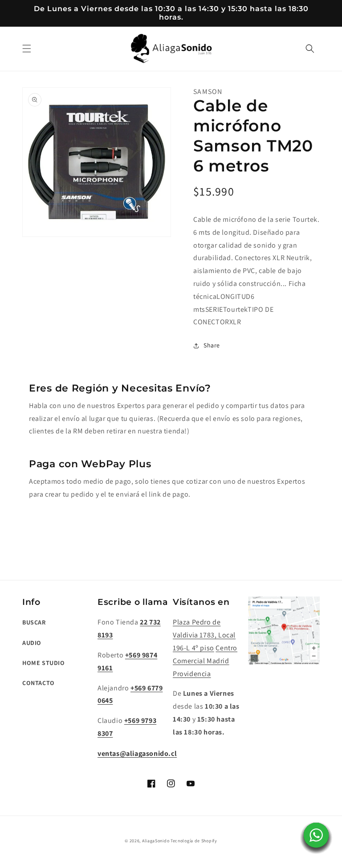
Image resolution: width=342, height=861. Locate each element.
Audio (31, 643)
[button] (27, 48)
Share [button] (212, 345)
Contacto (38, 683)
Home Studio (43, 663)
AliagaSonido (155, 841)
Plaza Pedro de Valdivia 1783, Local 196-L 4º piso (204, 635)
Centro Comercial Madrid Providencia (205, 660)
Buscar (34, 622)
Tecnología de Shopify (194, 841)
